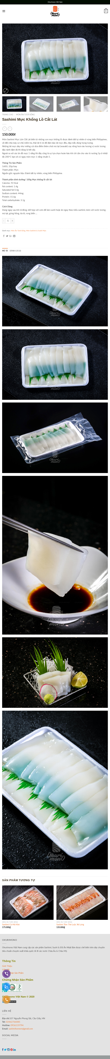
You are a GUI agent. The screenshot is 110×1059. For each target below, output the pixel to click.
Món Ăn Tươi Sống (25, 115)
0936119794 (17, 1025)
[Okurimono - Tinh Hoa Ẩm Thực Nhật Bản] (55, 11)
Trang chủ (7, 115)
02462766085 (13, 1022)
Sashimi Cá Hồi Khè (10, 925)
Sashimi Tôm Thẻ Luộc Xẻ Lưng (70, 925)
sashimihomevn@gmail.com (21, 1029)
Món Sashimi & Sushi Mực (36, 230)
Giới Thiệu (7, 966)
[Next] (102, 59)
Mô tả (5, 251)
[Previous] (7, 59)
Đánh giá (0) (15, 251)
